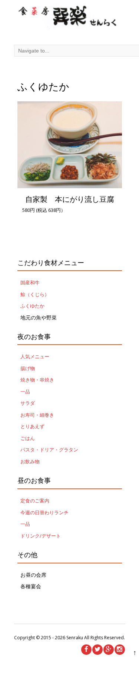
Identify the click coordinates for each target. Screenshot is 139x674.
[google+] (108, 649)
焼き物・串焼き (37, 379)
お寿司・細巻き (37, 414)
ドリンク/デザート (40, 535)
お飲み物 (30, 461)
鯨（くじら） (34, 294)
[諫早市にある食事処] (69, 18)
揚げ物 (27, 368)
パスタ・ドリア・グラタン (49, 449)
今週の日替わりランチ (44, 512)
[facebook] (86, 649)
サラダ (27, 403)
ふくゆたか (32, 305)
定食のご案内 (34, 500)
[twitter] (97, 649)
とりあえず (32, 426)
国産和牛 (30, 282)
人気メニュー (34, 356)
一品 (25, 391)
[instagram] (119, 649)
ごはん (27, 438)
